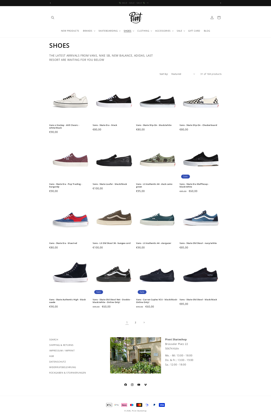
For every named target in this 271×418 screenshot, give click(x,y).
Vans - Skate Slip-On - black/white (153, 125)
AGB (51, 356)
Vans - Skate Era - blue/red (63, 243)
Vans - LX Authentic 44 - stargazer (153, 243)
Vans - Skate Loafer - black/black (110, 184)
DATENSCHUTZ (57, 361)
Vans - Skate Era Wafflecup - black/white (194, 185)
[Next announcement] (220, 3)
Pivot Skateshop (139, 411)
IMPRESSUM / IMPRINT (62, 350)
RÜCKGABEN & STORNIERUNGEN (67, 372)
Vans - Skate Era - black (105, 125)
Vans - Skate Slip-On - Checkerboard (198, 125)
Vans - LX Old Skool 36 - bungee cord (112, 243)
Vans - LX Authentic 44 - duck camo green (154, 185)
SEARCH (53, 339)
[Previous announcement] (50, 3)
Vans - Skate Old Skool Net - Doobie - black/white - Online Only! (112, 301)
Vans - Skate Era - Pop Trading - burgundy (65, 185)
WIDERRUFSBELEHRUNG (62, 367)
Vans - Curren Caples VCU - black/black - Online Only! (157, 301)
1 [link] (127, 322)
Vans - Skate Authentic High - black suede (67, 301)
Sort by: (164, 73)
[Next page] (144, 322)
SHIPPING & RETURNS (61, 345)
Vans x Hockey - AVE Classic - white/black (64, 126)
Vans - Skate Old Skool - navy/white (198, 243)
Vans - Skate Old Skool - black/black (198, 299)
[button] (52, 17)
